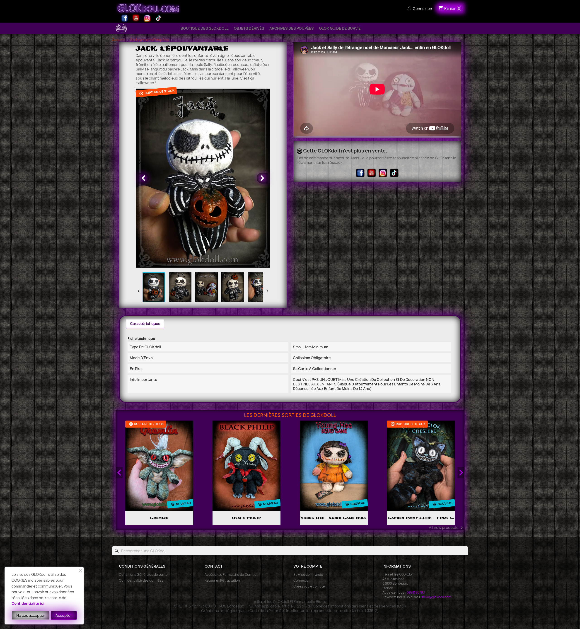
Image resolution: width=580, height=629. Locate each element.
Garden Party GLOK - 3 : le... (421, 518)
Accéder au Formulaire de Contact (231, 574)
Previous (119, 472)
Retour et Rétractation (222, 580)
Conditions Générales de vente (143, 574)
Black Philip (159, 518)
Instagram (147, 18)
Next (460, 472)
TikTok (158, 18)
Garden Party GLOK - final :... (334, 518)
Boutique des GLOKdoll (205, 28)
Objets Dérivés (249, 28)
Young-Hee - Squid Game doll (246, 518)
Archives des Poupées (291, 28)
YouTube (135, 18)
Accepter (64, 615)
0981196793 (416, 592)
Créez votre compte (309, 586)
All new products (446, 527)
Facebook (124, 18)
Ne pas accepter (30, 615)
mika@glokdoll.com (436, 597)
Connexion (302, 580)
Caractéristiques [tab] (145, 323)
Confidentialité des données (141, 580)
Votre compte (307, 566)
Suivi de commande (308, 574)
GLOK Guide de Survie (340, 28)
